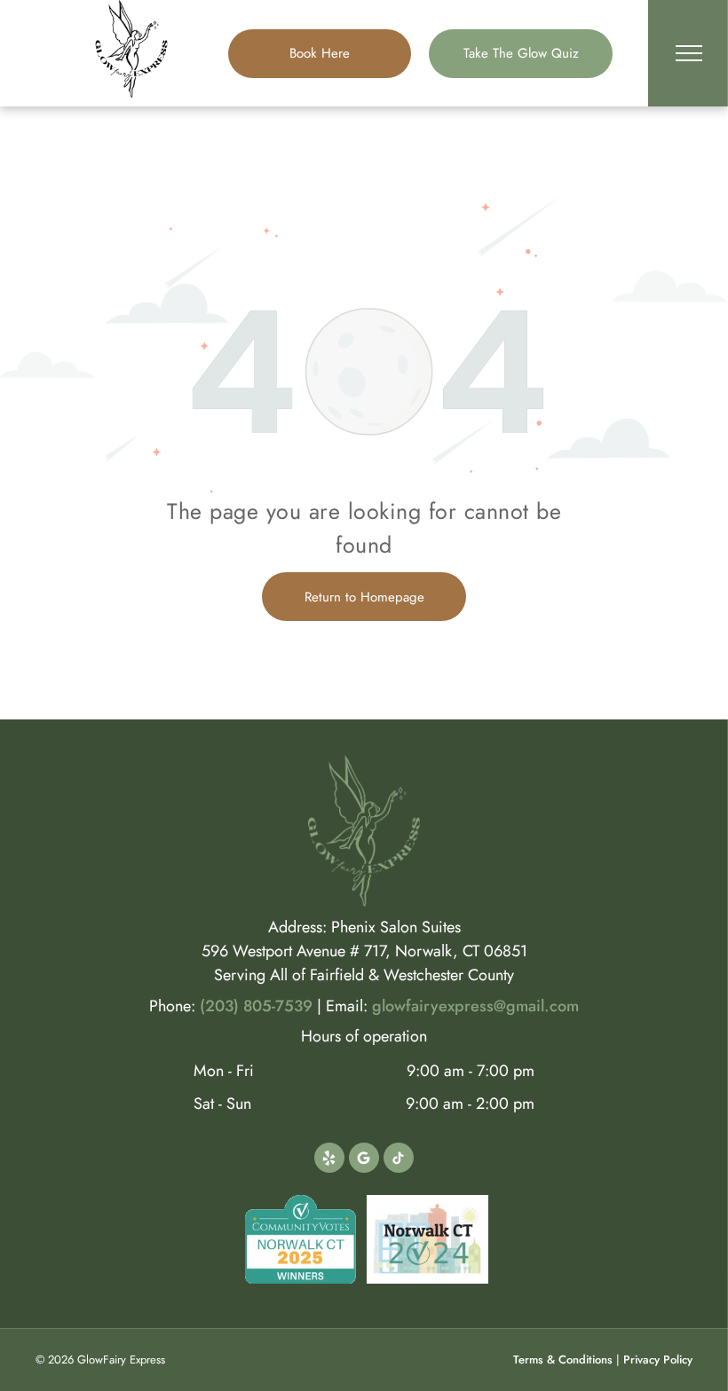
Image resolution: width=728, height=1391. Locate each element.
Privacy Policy (657, 1359)
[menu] (689, 53)
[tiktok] (399, 1160)
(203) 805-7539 (256, 1006)
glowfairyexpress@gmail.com (475, 1006)
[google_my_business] (364, 1160)
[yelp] (329, 1160)
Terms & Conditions (563, 1359)
